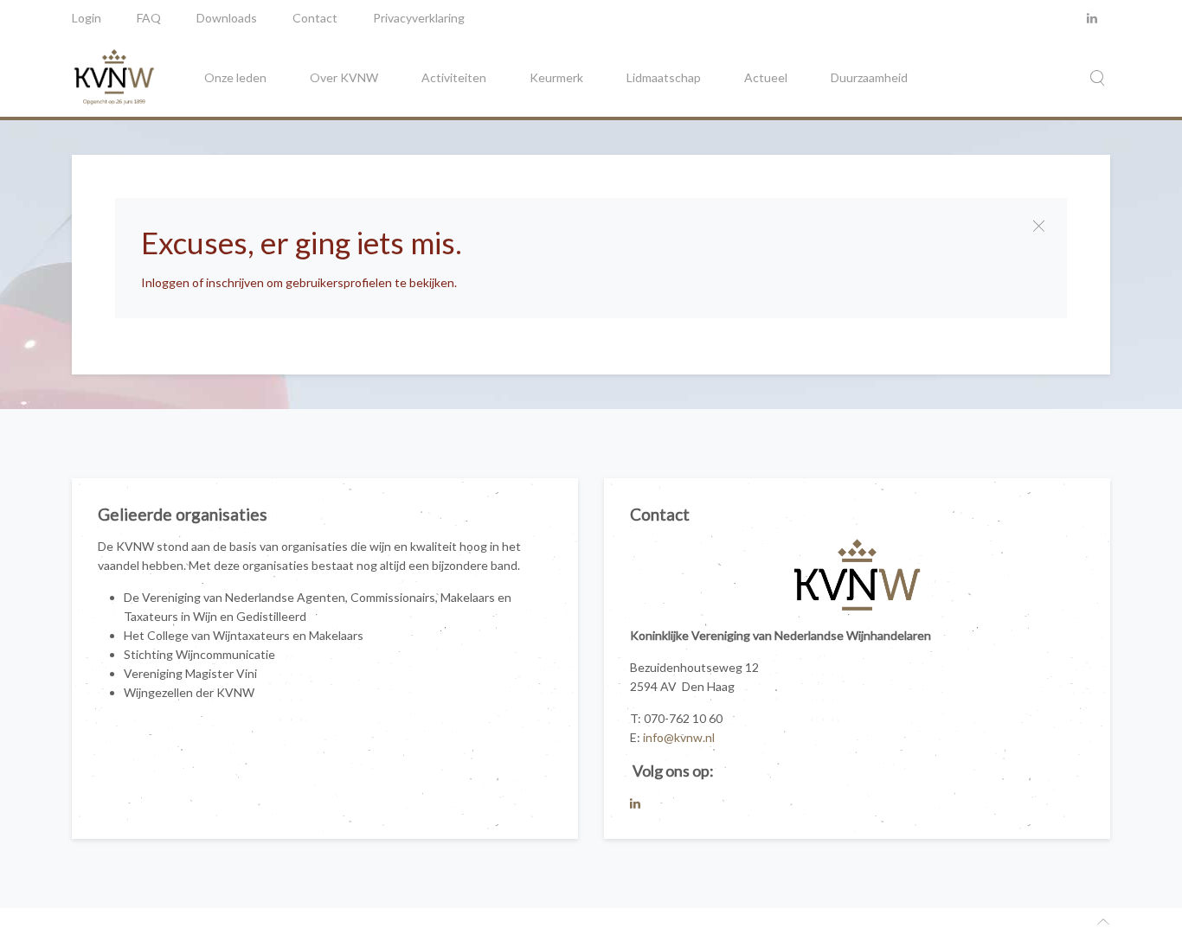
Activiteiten (453, 77)
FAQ (149, 17)
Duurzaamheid (869, 77)
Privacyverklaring (419, 17)
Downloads (226, 17)
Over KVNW (344, 77)
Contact (314, 17)
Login (86, 17)
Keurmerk (556, 77)
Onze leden (235, 77)
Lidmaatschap (663, 77)
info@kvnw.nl (679, 737)
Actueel (765, 77)
